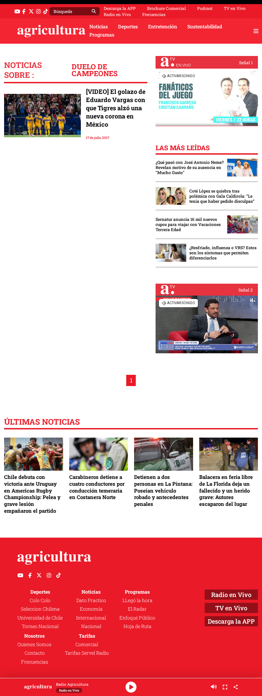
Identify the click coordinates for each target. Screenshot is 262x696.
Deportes (128, 27)
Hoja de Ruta (137, 626)
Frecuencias (153, 14)
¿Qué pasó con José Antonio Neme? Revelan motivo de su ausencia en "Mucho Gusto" (190, 167)
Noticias (98, 27)
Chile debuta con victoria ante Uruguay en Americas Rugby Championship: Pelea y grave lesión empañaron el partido (32, 493)
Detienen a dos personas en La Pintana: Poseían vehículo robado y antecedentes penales (163, 490)
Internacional (91, 618)
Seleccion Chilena (40, 609)
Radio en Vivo (117, 14)
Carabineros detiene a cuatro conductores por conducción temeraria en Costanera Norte (97, 486)
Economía (91, 609)
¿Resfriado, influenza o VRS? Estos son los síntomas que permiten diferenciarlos (223, 252)
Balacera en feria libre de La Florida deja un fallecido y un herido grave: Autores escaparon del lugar (226, 490)
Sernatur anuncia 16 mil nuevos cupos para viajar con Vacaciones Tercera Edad (188, 224)
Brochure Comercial (166, 8)
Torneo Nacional (40, 626)
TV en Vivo (235, 8)
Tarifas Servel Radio (87, 653)
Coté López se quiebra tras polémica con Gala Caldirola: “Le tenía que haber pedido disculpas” (221, 196)
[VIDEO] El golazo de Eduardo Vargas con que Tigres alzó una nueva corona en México (115, 107)
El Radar (137, 609)
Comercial (86, 644)
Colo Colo (40, 600)
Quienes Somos (34, 644)
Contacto (35, 653)
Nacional (91, 626)
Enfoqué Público (137, 618)
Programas (101, 35)
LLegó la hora (137, 600)
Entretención (162, 27)
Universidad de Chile (40, 618)
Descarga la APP (120, 8)
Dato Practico (91, 600)
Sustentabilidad (204, 27)
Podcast (205, 8)
